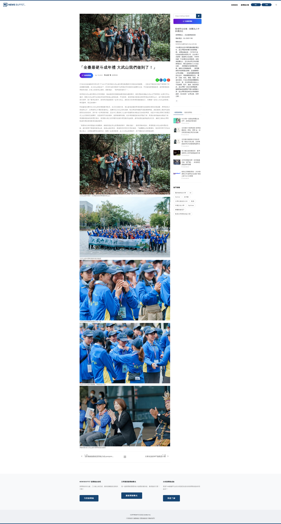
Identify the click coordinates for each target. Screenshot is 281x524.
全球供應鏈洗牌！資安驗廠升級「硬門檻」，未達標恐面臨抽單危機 (191, 162)
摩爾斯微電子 (179, 210)
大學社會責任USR (181, 201)
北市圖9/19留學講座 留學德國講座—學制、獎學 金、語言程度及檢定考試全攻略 (191, 130)
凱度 (192, 201)
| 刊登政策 (129, 518)
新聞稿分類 (245, 5)
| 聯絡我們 (151, 518)
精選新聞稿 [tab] (178, 112)
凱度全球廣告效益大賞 (183, 214)
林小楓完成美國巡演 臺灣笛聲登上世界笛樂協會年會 (191, 152)
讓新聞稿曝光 (132, 495)
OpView (191, 205)
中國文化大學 (179, 205)
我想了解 (171, 498)
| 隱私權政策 (144, 518)
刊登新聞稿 (89, 498)
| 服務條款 (136, 518)
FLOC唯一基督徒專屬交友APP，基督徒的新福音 (190, 120)
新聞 (107, 75)
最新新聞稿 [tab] (188, 112)
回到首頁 (234, 5)
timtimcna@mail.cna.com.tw (186, 44)
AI (190, 193)
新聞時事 (115, 75)
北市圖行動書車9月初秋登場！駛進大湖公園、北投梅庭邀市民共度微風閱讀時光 (191, 141)
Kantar (177, 197)
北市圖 (186, 197)
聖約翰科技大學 (180, 193)
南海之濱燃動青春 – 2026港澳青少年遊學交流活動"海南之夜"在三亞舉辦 (191, 173)
